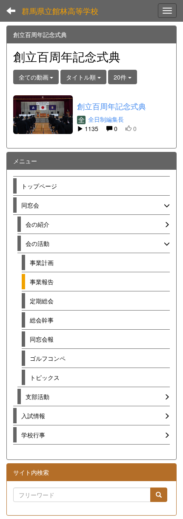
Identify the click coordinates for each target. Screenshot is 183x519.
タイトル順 (81, 77)
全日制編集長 (105, 119)
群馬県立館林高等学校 (60, 10)
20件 (121, 77)
